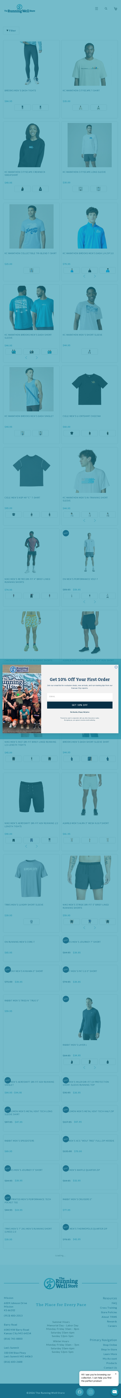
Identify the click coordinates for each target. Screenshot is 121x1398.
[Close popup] (116, 1374)
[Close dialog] (116, 667)
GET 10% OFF (80, 705)
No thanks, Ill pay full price (79, 712)
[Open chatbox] (114, 1392)
